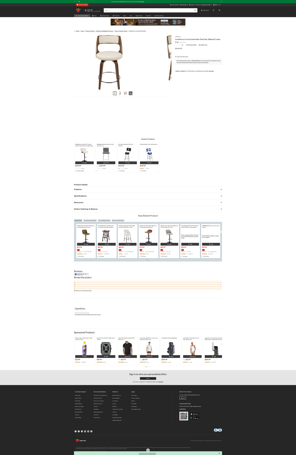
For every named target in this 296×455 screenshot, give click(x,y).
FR (219, 4)
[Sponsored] (148, 22)
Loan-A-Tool (96, 414)
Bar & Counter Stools (121, 31)
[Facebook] (76, 431)
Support (193, 4)
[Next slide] (221, 2)
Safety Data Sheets (78, 412)
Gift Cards (96, 406)
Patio (124, 15)
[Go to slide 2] (120, 93)
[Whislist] (213, 10)
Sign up (183, 398)
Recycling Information (117, 417)
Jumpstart (114, 412)
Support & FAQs (78, 398)
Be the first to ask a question (81, 313)
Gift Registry (96, 409)
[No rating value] (178, 45)
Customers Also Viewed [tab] (90, 220)
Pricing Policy (134, 406)
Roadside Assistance (98, 403)
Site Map (133, 400)
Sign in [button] (216, 4)
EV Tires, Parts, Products (99, 400)
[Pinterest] (88, 431)
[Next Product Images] (168, 66)
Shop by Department (83, 15)
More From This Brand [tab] (118, 220)
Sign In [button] (148, 378)
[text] (84, 168)
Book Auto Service (159, 15)
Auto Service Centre (98, 398)
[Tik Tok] (91, 431)
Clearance (117, 15)
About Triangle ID (115, 398)
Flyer (95, 15)
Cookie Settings (78, 417)
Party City (148, 15)
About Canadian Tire (116, 395)
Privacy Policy (134, 395)
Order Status (206, 10)
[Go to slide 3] (125, 93)
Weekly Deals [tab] (78, 220)
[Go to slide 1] (115, 93)
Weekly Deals (105, 15)
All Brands (114, 406)
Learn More (182, 409)
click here (211, 71)
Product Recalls (78, 409)
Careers (114, 403)
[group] (86, 249)
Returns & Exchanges (79, 406)
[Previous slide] (75, 2)
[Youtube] (85, 431)
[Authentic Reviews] (81, 274)
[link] (179, 45)
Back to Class (139, 15)
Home (77, 31)
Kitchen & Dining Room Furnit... (105, 31)
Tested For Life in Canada (117, 409)
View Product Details (191, 44)
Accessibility (134, 403)
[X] (79, 431)
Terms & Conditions (135, 398)
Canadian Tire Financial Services (100, 395)
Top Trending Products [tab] (104, 220)
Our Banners (115, 400)
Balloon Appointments (98, 412)
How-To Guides (97, 417)
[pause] (79, 2)
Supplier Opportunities (117, 420)
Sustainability (115, 414)
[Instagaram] (82, 431)
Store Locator (77, 395)
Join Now (160, 381)
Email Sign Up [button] (185, 4)
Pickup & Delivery (78, 403)
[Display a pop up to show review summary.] (109, 254)
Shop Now (141, 1)
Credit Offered (175, 4)
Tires (131, 15)
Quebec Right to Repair (136, 409)
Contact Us (77, 414)
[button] (195, 10)
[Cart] (219, 10)
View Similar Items (202, 44)
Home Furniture (90, 31)
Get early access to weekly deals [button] (147, 453)
